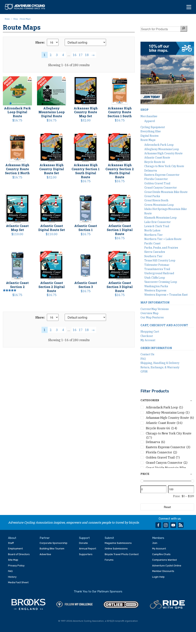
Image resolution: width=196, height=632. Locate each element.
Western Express (155, 290)
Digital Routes (149, 135)
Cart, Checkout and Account (164, 325)
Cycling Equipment (152, 127)
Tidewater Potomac (156, 265)
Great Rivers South (156, 200)
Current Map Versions (154, 309)
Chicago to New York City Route (164, 166)
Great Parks (152, 196)
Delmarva (150, 170)
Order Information (156, 348)
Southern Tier (153, 256)
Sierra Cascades (154, 252)
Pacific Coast (152, 243)
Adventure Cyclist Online (166, 565)
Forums (109, 559)
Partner (45, 538)
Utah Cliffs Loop (154, 277)
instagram (166, 525)
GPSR (144, 371)
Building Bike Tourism (52, 548)
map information (155, 302)
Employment (15, 548)
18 (87, 55)
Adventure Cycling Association (27, 7)
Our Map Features (152, 317)
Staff (11, 543)
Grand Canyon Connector (160, 187)
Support (84, 538)
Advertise (45, 554)
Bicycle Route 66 (154, 162)
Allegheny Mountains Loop (161, 149)
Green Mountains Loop (159, 205)
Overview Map (149, 313)
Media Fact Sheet (18, 582)
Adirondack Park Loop (159, 144)
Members (158, 538)
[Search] (183, 28)
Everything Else (150, 131)
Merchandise (148, 116)
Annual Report (87, 548)
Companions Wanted (164, 559)
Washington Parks (156, 286)
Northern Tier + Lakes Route (162, 239)
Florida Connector (156, 179)
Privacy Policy (16, 565)
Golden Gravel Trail (157, 183)
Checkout (146, 336)
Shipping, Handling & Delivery (159, 363)
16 (75, 55)
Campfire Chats (161, 554)
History (12, 576)
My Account (147, 340)
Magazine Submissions (118, 543)
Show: (40, 42)
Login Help (158, 576)
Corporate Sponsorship (53, 543)
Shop (15, 19)
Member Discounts (163, 571)
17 (81, 55)
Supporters (85, 554)
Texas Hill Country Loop (159, 260)
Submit (109, 538)
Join (154, 543)
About (12, 538)
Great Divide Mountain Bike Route (166, 192)
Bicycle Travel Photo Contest (122, 554)
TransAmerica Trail (157, 269)
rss (181, 525)
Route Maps (147, 140)
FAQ (143, 358)
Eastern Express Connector (162, 175)
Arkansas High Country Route (163, 153)
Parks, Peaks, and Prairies (161, 247)
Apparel (149, 121)
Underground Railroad (159, 273)
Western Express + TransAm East (166, 294)
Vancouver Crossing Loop (160, 282)
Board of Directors (19, 554)
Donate (83, 543)
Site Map (13, 559)
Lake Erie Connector (157, 222)
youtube (173, 525)
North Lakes (152, 230)
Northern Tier (153, 235)
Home (7, 19)
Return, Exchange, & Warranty (159, 367)
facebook (158, 525)
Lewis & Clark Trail (156, 226)
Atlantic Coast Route (157, 157)
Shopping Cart (149, 331)
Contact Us (147, 354)
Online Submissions (116, 548)
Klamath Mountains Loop (160, 217)
